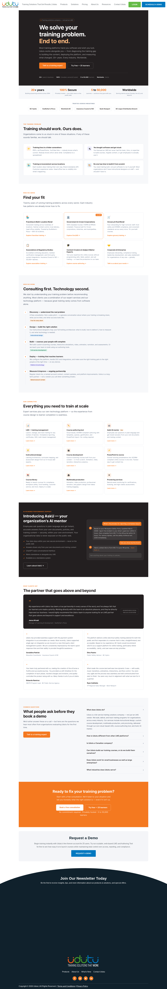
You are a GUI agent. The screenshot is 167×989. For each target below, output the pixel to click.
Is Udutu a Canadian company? (115, 743)
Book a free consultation (70, 807)
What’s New (86, 972)
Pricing (85, 4)
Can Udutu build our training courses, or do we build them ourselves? (115, 751)
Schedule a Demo (153, 4)
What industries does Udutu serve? (115, 770)
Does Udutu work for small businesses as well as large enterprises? (115, 761)
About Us (94, 4)
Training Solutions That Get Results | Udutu (39, 4)
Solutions (75, 4)
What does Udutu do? (115, 710)
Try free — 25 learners (80, 65)
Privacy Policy (82, 986)
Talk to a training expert (53, 65)
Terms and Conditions (66, 986)
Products (63, 4)
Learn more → (30, 441)
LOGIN (134, 4)
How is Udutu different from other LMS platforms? (115, 736)
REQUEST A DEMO (83, 853)
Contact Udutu (120, 4)
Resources (106, 4)
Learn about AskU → (35, 566)
